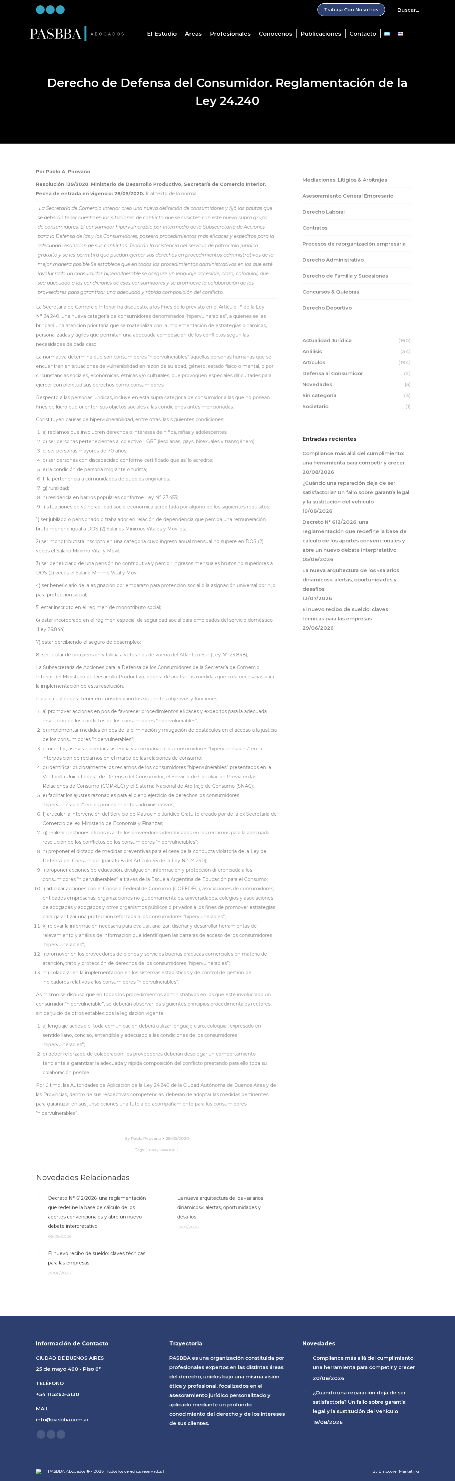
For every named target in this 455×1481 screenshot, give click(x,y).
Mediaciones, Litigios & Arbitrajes (344, 180)
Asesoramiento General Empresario (347, 196)
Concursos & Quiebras (330, 292)
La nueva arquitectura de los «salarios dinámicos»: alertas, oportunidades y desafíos (220, 1207)
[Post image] (38, 1197)
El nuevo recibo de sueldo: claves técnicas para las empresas (96, 1258)
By (143, 1138)
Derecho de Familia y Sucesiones (345, 276)
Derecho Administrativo (333, 260)
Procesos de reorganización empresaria (354, 244)
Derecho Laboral (323, 212)
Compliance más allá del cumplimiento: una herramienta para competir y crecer (353, 458)
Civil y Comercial (162, 1150)
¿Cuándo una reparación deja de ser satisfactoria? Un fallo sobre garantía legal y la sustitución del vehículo (355, 492)
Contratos (314, 228)
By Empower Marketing (395, 1471)
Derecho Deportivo (327, 308)
